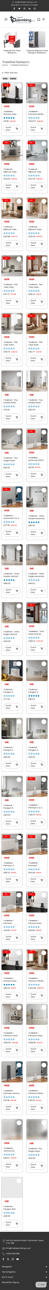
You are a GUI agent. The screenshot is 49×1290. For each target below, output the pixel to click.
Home (5, 65)
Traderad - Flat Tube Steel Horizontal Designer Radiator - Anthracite (12, 286)
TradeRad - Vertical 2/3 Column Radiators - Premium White (12, 1150)
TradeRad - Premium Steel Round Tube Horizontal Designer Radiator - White (12, 1035)
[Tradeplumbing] (22, 19)
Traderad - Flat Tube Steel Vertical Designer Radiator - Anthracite (11, 344)
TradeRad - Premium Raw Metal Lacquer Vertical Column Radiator (11, 113)
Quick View (8, 128)
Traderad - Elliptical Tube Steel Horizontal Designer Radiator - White (36, 171)
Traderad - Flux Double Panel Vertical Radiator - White (36, 402)
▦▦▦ (5, 78)
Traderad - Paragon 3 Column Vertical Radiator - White (11, 749)
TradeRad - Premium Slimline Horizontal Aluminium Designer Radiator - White (36, 113)
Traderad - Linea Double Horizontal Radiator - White (36, 517)
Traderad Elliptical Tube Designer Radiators (37, 52)
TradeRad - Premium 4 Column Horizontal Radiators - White (12, 865)
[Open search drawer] (39, 19)
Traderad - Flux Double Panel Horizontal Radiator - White (11, 402)
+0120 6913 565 (12, 1254)
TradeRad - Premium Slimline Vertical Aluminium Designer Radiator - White (36, 980)
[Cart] (43, 19)
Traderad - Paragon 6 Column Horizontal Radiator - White (11, 807)
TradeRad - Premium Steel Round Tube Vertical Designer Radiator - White (36, 1035)
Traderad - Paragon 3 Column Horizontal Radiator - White (36, 691)
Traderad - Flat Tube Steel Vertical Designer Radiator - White (36, 344)
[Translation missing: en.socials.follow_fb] (3, 1259)
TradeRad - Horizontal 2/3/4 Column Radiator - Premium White (36, 459)
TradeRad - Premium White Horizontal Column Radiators (36, 1092)
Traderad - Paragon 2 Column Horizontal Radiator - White (11, 691)
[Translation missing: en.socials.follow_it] (13, 1259)
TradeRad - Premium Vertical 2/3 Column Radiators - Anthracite (12, 1092)
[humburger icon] (6, 19)
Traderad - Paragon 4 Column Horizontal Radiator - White (36, 749)
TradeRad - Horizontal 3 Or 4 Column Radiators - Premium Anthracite (12, 517)
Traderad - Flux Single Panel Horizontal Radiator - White (11, 460)
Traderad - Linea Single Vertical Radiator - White (11, 633)
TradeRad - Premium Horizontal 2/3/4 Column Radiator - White (11, 922)
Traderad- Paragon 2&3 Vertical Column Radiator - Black (11, 1208)
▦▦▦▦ (13, 78)
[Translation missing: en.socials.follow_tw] (8, 1259)
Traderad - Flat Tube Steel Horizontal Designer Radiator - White (36, 286)
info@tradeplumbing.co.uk (18, 1248)
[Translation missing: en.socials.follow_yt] (17, 1259)
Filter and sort (10, 72)
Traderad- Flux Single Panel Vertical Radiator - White (36, 1150)
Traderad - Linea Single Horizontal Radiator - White (36, 575)
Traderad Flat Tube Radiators (12, 52)
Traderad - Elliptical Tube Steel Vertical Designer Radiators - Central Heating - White (36, 228)
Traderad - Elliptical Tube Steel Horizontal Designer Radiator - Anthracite (12, 171)
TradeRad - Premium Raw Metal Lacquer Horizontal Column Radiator (36, 922)
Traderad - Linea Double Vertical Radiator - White (11, 575)
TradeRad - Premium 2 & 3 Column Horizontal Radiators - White (36, 807)
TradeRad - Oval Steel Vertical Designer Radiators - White (36, 633)
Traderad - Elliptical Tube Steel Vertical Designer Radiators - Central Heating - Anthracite (12, 228)
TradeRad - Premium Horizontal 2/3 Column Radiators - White (36, 865)
